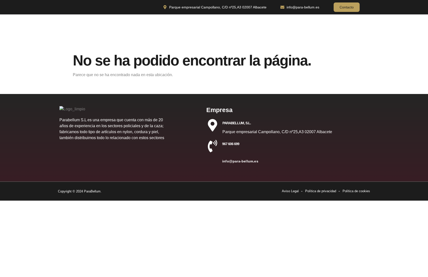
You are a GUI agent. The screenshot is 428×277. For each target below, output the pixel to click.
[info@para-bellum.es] (212, 163)
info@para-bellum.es (240, 161)
